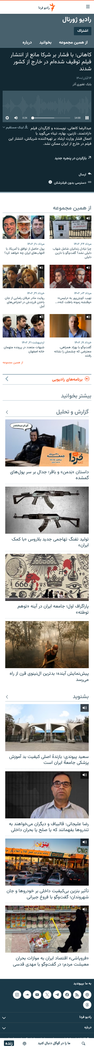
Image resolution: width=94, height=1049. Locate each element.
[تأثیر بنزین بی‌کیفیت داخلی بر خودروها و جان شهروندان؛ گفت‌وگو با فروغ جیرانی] (47, 862)
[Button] (85, 175)
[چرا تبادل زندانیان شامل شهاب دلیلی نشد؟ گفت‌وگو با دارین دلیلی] (70, 227)
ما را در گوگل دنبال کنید (54, 1043)
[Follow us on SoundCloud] (27, 995)
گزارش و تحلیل (72, 412)
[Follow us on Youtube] (37, 995)
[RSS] (77, 995)
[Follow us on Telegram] (57, 995)
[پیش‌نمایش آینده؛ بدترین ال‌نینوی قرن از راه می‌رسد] (47, 644)
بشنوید (81, 697)
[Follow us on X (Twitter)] (47, 995)
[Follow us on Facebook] (67, 995)
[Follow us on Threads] (87, 1005)
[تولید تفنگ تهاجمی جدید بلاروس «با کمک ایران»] (47, 510)
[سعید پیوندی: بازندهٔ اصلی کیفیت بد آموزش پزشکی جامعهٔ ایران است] (47, 727)
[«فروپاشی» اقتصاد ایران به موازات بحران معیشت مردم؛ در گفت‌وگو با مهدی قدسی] (47, 929)
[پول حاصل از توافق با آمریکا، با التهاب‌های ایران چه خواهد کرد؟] (23, 227)
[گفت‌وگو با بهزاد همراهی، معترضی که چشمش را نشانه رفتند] (70, 325)
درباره (27, 42)
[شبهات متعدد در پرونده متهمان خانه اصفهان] (23, 325)
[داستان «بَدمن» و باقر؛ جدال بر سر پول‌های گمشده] (47, 442)
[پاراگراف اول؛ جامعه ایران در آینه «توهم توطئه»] (47, 577)
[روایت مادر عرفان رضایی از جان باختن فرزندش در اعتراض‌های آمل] (23, 276)
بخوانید (45, 42)
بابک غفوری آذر (82, 84)
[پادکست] (24, 1043)
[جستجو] (83, 1043)
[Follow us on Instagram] (17, 995)
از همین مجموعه (73, 42)
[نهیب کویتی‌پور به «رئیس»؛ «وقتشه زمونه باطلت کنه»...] (70, 276)
